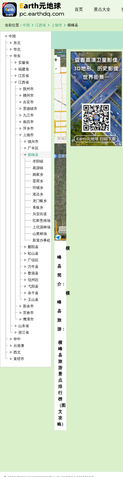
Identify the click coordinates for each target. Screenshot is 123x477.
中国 (26, 25)
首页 (79, 9)
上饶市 (56, 25)
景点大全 (102, 9)
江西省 (40, 25)
